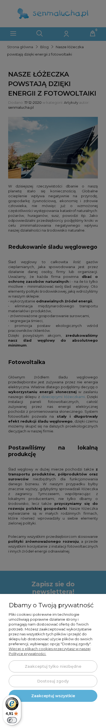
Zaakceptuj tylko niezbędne (53, 666)
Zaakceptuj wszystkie (53, 695)
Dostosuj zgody (53, 681)
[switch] (12, 720)
